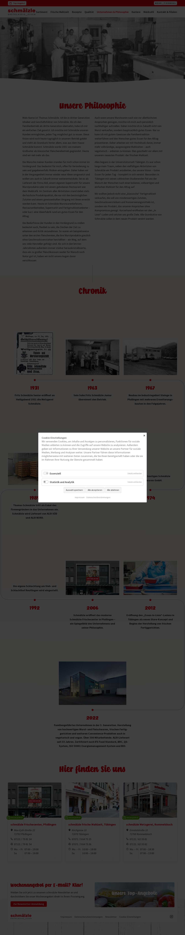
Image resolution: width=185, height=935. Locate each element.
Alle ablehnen (113, 490)
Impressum (80, 497)
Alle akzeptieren (95, 490)
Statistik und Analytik (62, 482)
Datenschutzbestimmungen (98, 497)
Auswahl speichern (74, 490)
